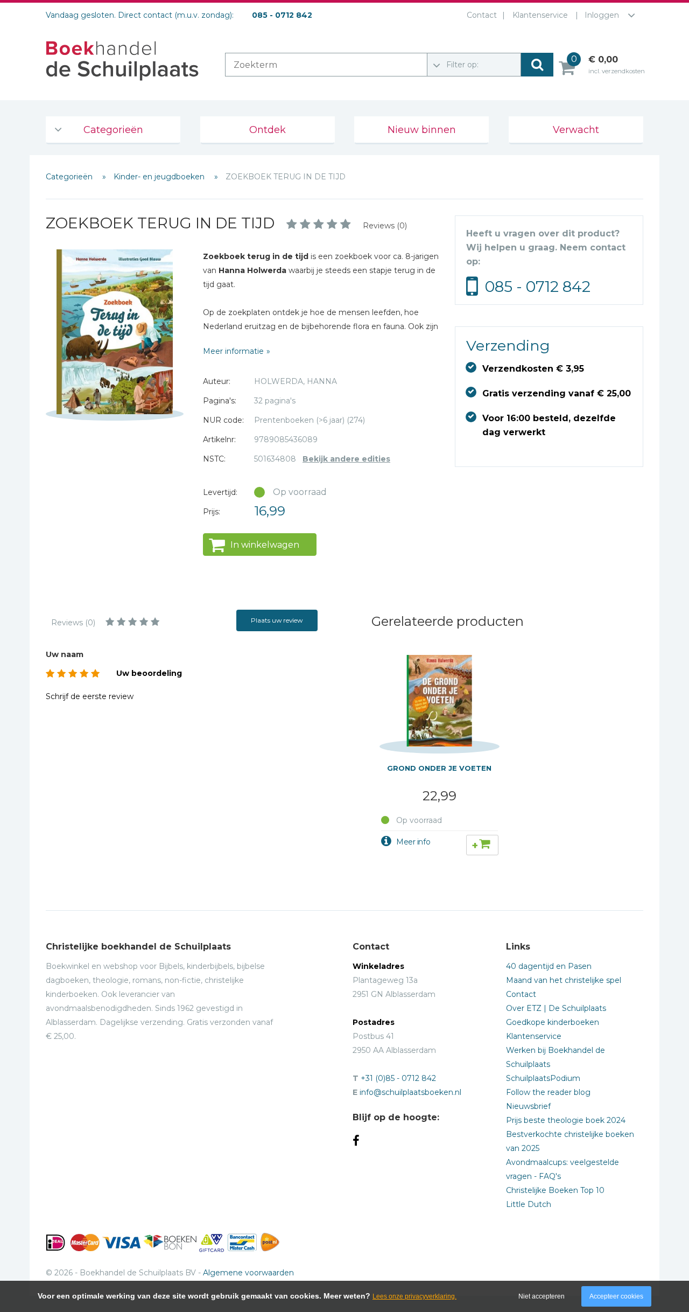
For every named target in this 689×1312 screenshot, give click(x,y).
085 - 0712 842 (537, 286)
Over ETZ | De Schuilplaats (556, 1008)
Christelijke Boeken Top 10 (555, 1190)
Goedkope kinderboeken (552, 1022)
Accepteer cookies (616, 1296)
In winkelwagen (264, 545)
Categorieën (113, 130)
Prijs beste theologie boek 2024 (565, 1120)
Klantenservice (540, 15)
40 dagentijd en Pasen (549, 966)
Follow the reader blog (548, 1092)
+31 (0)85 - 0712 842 (398, 1078)
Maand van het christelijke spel (563, 980)
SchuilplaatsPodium (543, 1078)
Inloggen (602, 15)
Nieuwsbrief (528, 1106)
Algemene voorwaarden (248, 1273)
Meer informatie (233, 351)
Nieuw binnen (422, 130)
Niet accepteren (541, 1296)
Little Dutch (528, 1204)
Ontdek (267, 130)
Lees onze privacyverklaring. (414, 1296)
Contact (482, 15)
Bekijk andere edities (346, 459)
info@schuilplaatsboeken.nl (410, 1092)
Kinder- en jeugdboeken (160, 177)
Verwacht (576, 130)
